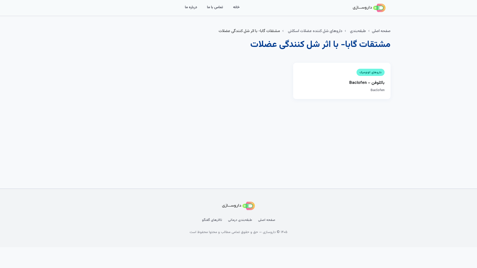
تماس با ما (215, 7)
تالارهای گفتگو (212, 220)
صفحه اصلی (381, 31)
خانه (236, 7)
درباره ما (191, 7)
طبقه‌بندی (358, 31)
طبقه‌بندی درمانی (240, 220)
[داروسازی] (369, 7)
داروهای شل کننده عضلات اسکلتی (315, 31)
